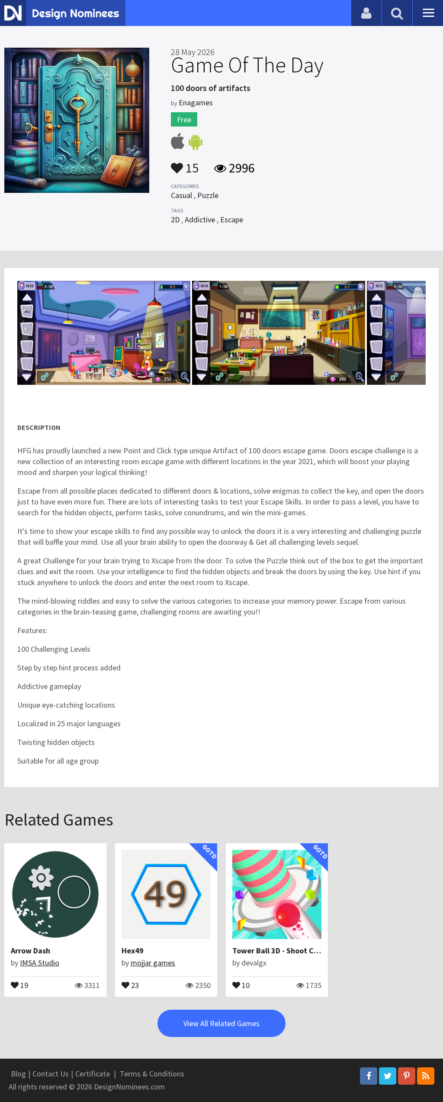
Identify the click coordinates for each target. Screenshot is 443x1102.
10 (245, 984)
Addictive (200, 219)
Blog (18, 1074)
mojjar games (153, 963)
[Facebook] (368, 1076)
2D (175, 219)
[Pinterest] (406, 1076)
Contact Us (50, 1074)
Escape (231, 219)
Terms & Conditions (152, 1074)
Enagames (196, 102)
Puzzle (207, 195)
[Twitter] (387, 1076)
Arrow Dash (30, 951)
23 (134, 984)
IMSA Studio (39, 963)
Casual (181, 195)
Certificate (92, 1074)
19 (23, 984)
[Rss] (425, 1076)
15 (191, 163)
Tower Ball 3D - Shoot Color (279, 951)
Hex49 (133, 951)
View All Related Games (221, 1023)
